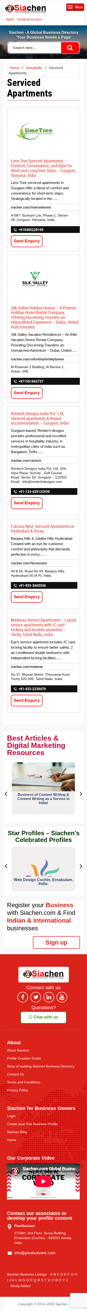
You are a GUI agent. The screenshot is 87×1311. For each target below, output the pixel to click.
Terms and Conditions (23, 1082)
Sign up (56, 942)
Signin (10, 19)
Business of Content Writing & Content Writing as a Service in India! (43, 798)
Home (11, 1140)
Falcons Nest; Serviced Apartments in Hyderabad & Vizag (42, 528)
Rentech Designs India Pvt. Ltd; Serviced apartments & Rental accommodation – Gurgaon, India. (40, 418)
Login (11, 1116)
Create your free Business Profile (32, 1124)
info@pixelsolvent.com (34, 1253)
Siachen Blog (17, 1132)
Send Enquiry (27, 241)
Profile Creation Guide (24, 1058)
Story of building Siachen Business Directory (40, 1066)
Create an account (29, 19)
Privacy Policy (17, 1090)
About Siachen (18, 1050)
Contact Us (15, 1074)
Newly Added (20, 1286)
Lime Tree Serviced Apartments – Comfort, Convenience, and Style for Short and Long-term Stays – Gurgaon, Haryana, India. (43, 168)
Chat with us (45, 1017)
